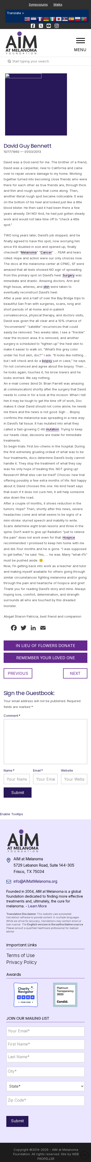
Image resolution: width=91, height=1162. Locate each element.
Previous (18, 673)
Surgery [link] (68, 275)
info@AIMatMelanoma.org (35, 881)
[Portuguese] (84, 18)
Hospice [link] (69, 537)
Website (67, 770)
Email (38, 770)
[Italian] (53, 18)
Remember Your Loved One (45, 657)
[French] (40, 18)
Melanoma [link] (29, 252)
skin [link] (46, 287)
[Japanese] (59, 18)
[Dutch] (34, 18)
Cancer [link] (46, 252)
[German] (46, 18)
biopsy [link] (47, 361)
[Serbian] (65, 18)
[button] (80, 40)
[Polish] (78, 18)
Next (75, 673)
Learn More (37, 906)
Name (9, 770)
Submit (17, 1120)
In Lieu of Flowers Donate (45, 645)
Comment (12, 715)
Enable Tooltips (11, 814)
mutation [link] (52, 429)
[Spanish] (71, 18)
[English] (27, 18)
